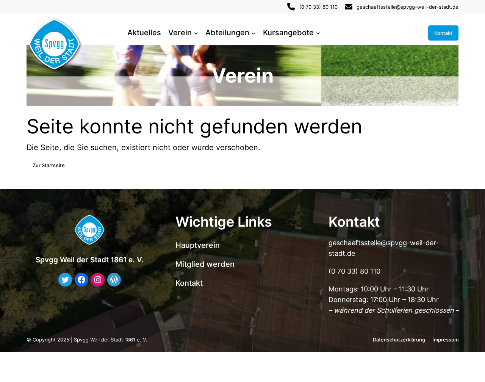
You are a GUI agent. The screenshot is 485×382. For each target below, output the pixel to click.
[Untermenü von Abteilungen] (253, 33)
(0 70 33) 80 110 (318, 7)
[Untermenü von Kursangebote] (318, 33)
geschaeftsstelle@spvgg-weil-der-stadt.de (407, 7)
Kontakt (443, 33)
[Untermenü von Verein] (196, 33)
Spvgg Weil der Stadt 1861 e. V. (90, 259)
